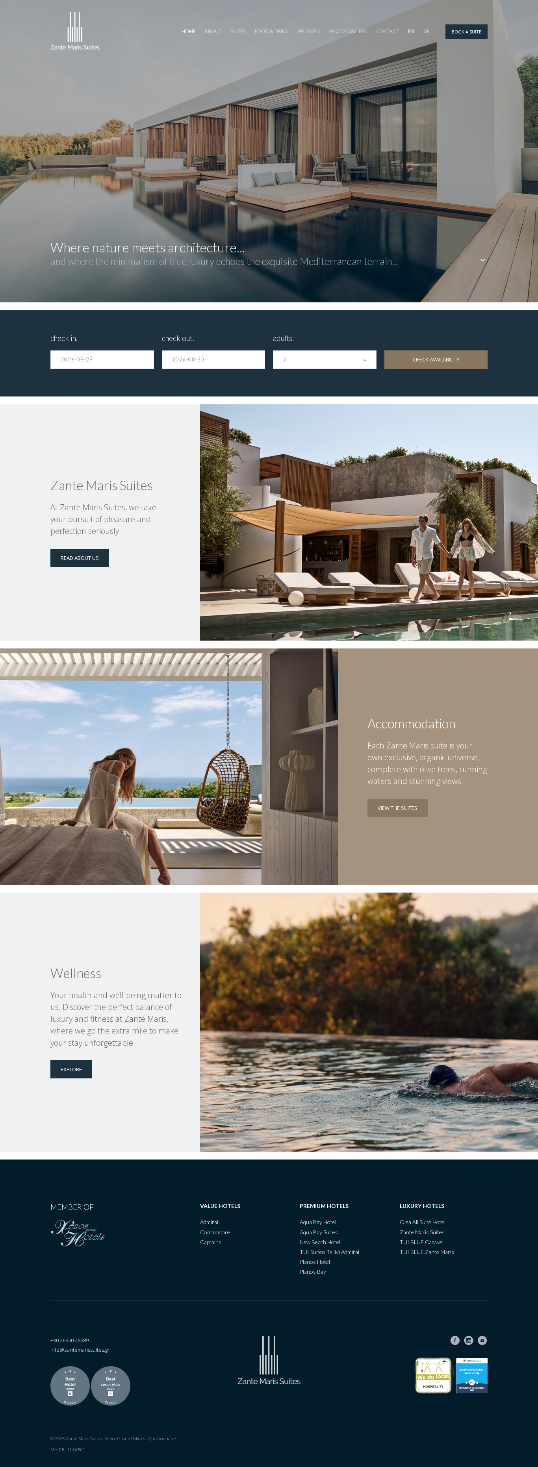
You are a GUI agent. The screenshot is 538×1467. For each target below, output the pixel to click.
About (213, 31)
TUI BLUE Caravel (421, 1242)
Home (188, 31)
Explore (71, 1069)
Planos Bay (313, 1271)
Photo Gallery (348, 31)
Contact (387, 31)
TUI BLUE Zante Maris (427, 1251)
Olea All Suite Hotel (422, 1222)
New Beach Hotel (320, 1242)
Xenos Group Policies (125, 1438)
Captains (210, 1242)
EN (411, 31)
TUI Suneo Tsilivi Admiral (329, 1251)
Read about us (80, 557)
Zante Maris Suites (422, 1232)
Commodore (215, 1232)
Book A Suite (466, 32)
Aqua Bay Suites (319, 1232)
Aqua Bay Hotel (318, 1222)
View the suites (397, 807)
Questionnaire (162, 1438)
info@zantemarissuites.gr (79, 1349)
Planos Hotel (315, 1261)
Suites (238, 31)
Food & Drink (271, 31)
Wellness (309, 31)
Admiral (209, 1222)
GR (426, 31)
